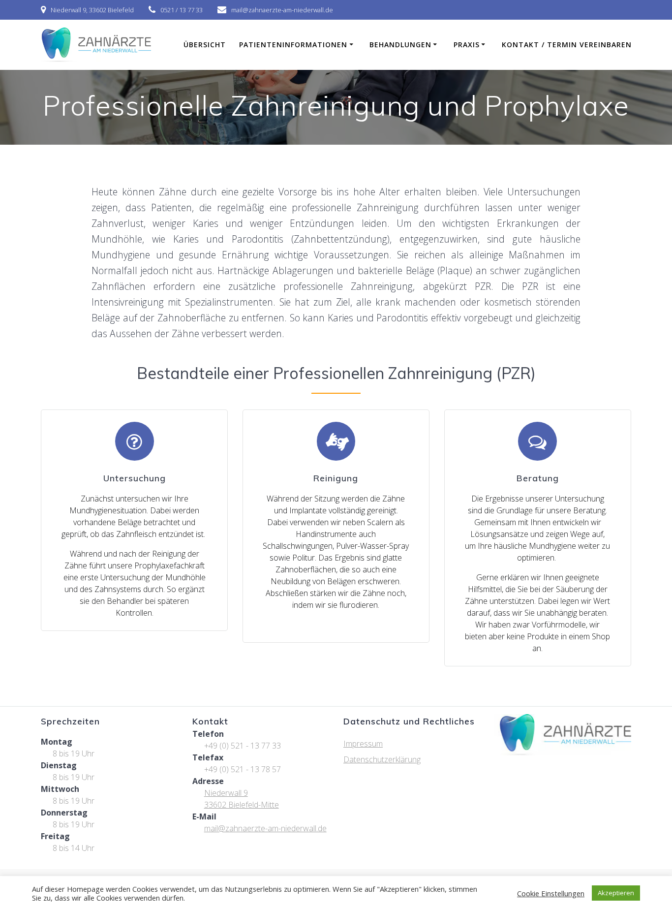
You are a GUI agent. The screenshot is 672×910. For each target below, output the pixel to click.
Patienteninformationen (293, 44)
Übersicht (204, 44)
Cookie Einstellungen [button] (550, 893)
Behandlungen (400, 44)
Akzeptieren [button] (616, 892)
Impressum (363, 743)
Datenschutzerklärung (382, 759)
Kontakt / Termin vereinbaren (567, 44)
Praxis (467, 44)
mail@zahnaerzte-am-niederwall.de (265, 828)
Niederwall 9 (226, 792)
